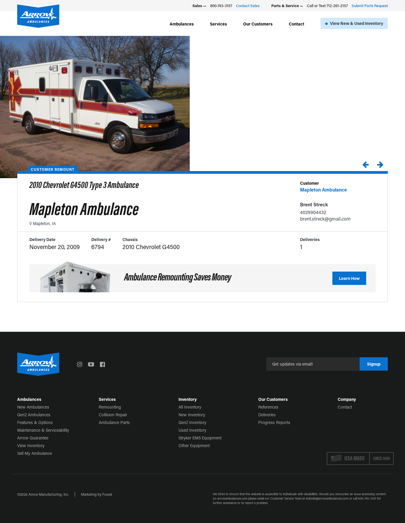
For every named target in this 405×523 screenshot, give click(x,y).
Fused (107, 494)
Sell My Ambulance (34, 453)
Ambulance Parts (114, 422)
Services (218, 24)
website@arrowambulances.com (327, 498)
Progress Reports (274, 422)
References (268, 407)
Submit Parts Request (370, 5)
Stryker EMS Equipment (199, 438)
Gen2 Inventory (192, 422)
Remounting (110, 407)
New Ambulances (33, 407)
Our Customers (257, 24)
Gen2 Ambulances (33, 414)
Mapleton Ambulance (323, 189)
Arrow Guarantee (32, 438)
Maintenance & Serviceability (43, 430)
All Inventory (189, 407)
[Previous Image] (365, 164)
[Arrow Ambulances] (38, 16)
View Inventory (30, 445)
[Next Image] (380, 164)
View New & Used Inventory (356, 23)
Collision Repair (113, 414)
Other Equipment (194, 445)
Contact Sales (247, 5)
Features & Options (35, 422)
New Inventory (191, 414)
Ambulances (182, 24)
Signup (373, 364)
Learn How (349, 278)
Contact (296, 24)
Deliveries (267, 414)
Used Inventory (192, 430)
